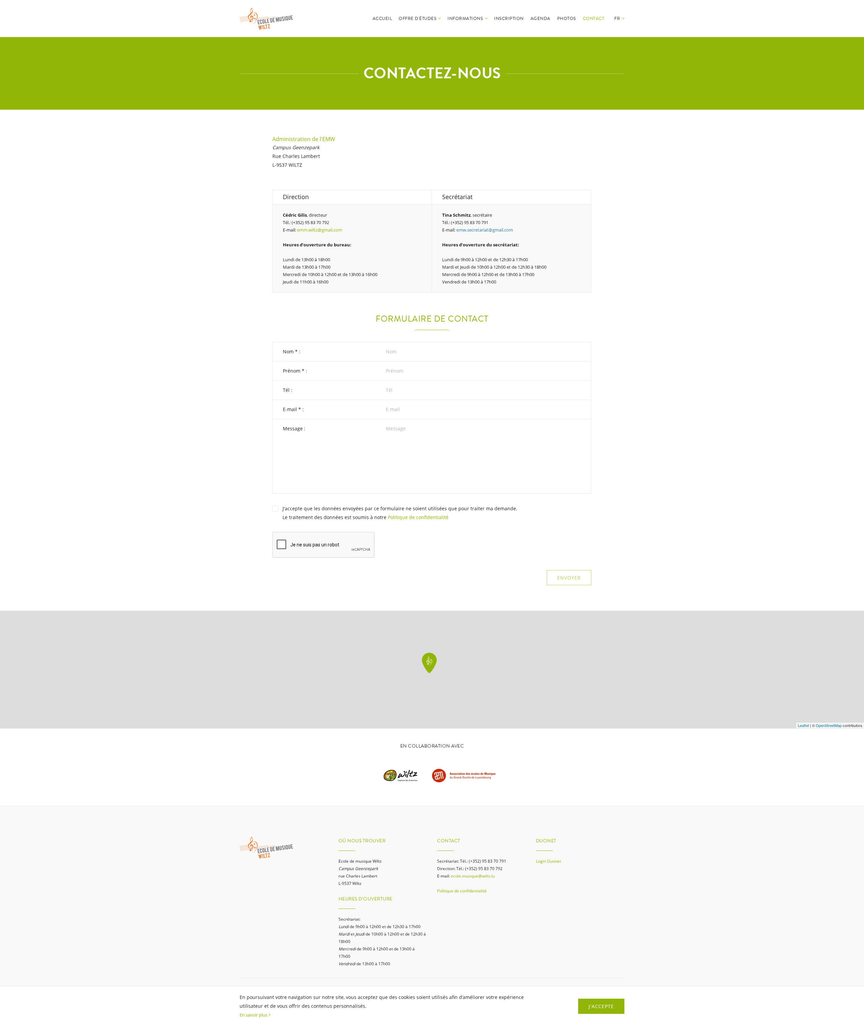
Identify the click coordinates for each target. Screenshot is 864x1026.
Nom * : (291, 351)
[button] (619, 26)
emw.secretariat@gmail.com (484, 230)
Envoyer (569, 577)
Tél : (287, 390)
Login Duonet (548, 861)
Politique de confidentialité (418, 517)
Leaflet (803, 725)
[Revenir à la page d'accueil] (266, 19)
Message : (294, 428)
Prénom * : (295, 371)
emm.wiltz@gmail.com (319, 230)
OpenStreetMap (829, 725)
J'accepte (601, 1006)
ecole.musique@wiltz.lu (473, 876)
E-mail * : (293, 409)
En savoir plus (253, 1015)
